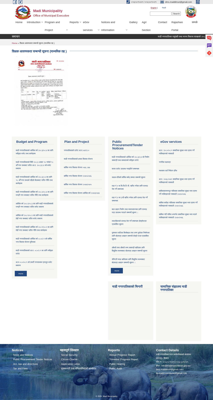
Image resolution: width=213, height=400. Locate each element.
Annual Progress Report (122, 355)
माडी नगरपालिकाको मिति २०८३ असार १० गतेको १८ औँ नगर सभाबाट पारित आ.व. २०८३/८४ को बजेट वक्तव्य (34, 165)
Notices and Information (108, 26)
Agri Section (146, 26)
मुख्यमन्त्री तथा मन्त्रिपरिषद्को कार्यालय (78, 368)
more (20, 273)
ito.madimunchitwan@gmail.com (171, 373)
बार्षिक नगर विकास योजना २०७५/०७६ (78, 176)
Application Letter (70, 364)
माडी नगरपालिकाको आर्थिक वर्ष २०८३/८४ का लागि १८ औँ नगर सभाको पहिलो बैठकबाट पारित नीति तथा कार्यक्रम (34, 180)
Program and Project (52, 26)
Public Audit (115, 368)
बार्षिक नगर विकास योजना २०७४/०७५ (78, 184)
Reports (74, 22)
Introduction (33, 22)
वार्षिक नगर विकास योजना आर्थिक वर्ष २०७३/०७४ (82, 193)
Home (19, 22)
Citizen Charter (69, 359)
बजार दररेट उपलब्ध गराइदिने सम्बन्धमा (125, 169)
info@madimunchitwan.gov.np (175, 365)
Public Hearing (117, 364)
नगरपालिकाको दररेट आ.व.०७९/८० (76, 150)
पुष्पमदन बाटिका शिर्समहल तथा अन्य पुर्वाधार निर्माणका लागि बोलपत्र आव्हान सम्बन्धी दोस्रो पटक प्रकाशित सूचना (131, 235)
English (154, 8)
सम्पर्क (194, 22)
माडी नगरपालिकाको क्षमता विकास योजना (78, 159)
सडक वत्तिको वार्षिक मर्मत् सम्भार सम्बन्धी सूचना (128, 177)
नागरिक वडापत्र (165, 162)
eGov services (88, 26)
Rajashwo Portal (177, 26)
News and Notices (23, 355)
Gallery (133, 22)
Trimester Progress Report (123, 359)
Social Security (69, 355)
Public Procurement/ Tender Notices (32, 359)
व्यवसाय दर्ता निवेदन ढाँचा (168, 170)
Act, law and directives (25, 364)
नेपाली (164, 8)
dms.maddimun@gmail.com (169, 369)
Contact (162, 22)
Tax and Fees (20, 368)
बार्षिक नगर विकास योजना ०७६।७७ (77, 167)
